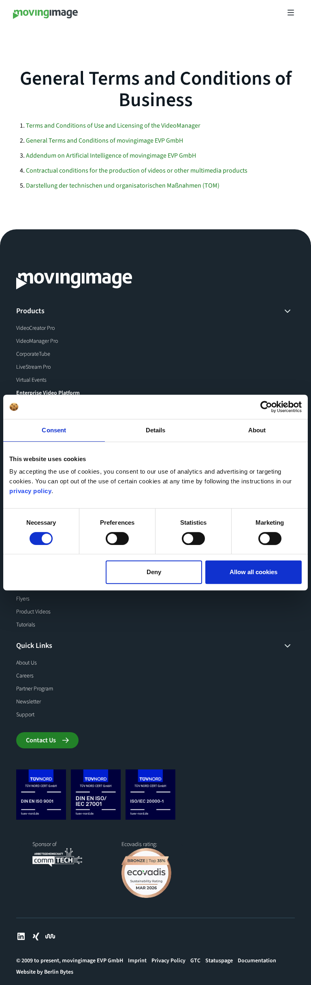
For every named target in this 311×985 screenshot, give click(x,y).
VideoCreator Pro (35, 328)
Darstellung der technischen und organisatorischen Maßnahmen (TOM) (122, 185)
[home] (45, 12)
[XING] (35, 936)
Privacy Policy (168, 961)
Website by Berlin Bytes (44, 972)
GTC (195, 961)
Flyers (23, 599)
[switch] (117, 538)
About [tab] (257, 430)
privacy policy (30, 490)
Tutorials (25, 625)
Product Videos (33, 612)
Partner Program (34, 689)
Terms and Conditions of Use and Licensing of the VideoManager (113, 125)
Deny (154, 571)
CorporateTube (33, 354)
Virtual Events (31, 380)
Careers (25, 676)
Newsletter (28, 702)
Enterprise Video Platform (48, 393)
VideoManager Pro (37, 341)
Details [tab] (156, 430)
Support (25, 715)
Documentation (257, 961)
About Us (26, 663)
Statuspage (219, 961)
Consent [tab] (54, 430)
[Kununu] (50, 936)
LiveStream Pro (33, 367)
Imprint (137, 961)
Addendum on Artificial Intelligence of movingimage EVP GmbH (111, 155)
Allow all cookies (253, 571)
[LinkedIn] (21, 936)
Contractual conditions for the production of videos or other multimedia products (136, 170)
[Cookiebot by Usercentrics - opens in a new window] (266, 407)
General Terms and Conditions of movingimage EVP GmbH (104, 140)
